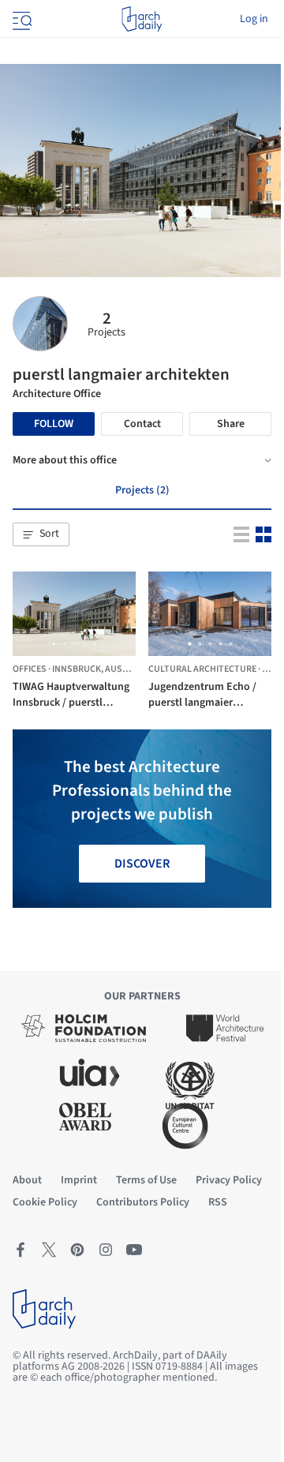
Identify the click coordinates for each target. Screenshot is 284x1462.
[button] (41, 534)
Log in (254, 18)
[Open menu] (20, 19)
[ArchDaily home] (141, 19)
